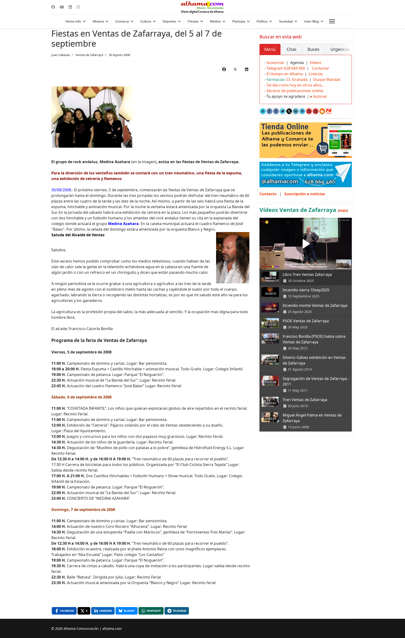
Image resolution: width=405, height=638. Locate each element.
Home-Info (73, 21)
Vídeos (316, 62)
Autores (320, 96)
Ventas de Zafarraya (89, 55)
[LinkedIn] (247, 69)
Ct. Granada (297, 79)
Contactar (320, 68)
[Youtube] (62, 7)
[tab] (270, 49)
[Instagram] (78, 7)
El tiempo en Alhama (284, 73)
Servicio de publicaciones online (294, 90)
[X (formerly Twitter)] (235, 69)
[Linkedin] (70, 7)
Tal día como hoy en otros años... (295, 85)
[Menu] (332, 21)
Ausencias (275, 62)
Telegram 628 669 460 (285, 68)
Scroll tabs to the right (346, 52)
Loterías (316, 73)
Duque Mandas (327, 79)
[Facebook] (53, 7)
